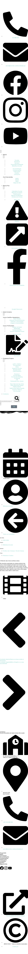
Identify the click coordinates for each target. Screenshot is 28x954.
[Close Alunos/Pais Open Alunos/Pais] (3, 187)
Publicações (3, 859)
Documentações (4, 857)
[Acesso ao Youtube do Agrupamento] (15, 146)
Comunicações (4, 858)
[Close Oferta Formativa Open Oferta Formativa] (3, 314)
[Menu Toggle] (0, 151)
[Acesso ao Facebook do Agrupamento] (15, 95)
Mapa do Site (3, 864)
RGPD (1, 854)
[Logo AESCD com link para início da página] (14, 727)
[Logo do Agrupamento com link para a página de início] (14, 5)
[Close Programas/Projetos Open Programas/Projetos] (3, 360)
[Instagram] (6, 868)
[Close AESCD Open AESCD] (3, 156)
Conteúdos (3, 861)
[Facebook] (2, 868)
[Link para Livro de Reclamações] (14, 874)
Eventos (2, 862)
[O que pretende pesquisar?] (7, 401)
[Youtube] (10, 868)
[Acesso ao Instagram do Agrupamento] (15, 124)
